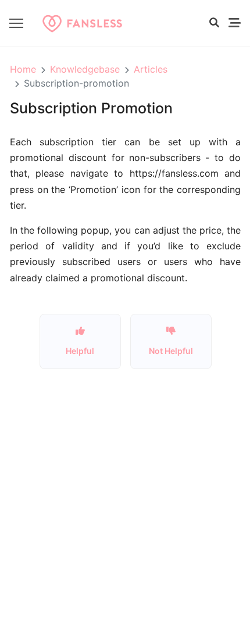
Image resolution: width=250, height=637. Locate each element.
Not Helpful (171, 351)
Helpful (80, 351)
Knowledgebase (85, 69)
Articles (150, 69)
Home (23, 69)
